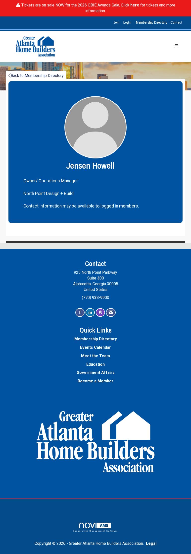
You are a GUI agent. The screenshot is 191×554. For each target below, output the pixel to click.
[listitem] (117, 22)
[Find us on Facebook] (80, 312)
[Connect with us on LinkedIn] (90, 312)
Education (95, 364)
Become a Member (95, 381)
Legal (151, 543)
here (134, 5)
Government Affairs (96, 372)
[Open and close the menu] (124, 46)
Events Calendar (95, 347)
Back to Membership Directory (37, 75)
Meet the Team (95, 355)
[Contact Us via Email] (111, 312)
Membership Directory (151, 22)
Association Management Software (95, 531)
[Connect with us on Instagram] (100, 312)
